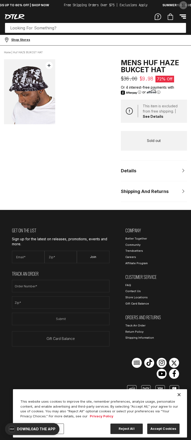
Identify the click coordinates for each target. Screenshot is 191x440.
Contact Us (133, 291)
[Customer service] (158, 16)
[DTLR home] (14, 16)
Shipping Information (139, 337)
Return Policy (134, 331)
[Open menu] (183, 16)
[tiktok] (149, 363)
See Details (153, 116)
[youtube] (162, 374)
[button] (32, 429)
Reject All (126, 429)
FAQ (128, 285)
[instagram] (162, 363)
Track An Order (135, 325)
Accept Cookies (163, 429)
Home (7, 52)
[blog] (137, 363)
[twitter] (174, 363)
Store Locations (136, 297)
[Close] (179, 394)
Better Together (136, 238)
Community (133, 245)
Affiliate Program (136, 263)
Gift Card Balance (61, 338)
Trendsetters (134, 250)
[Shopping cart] (170, 16)
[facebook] (174, 374)
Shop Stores (20, 40)
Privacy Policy (101, 416)
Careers (130, 257)
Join (93, 257)
